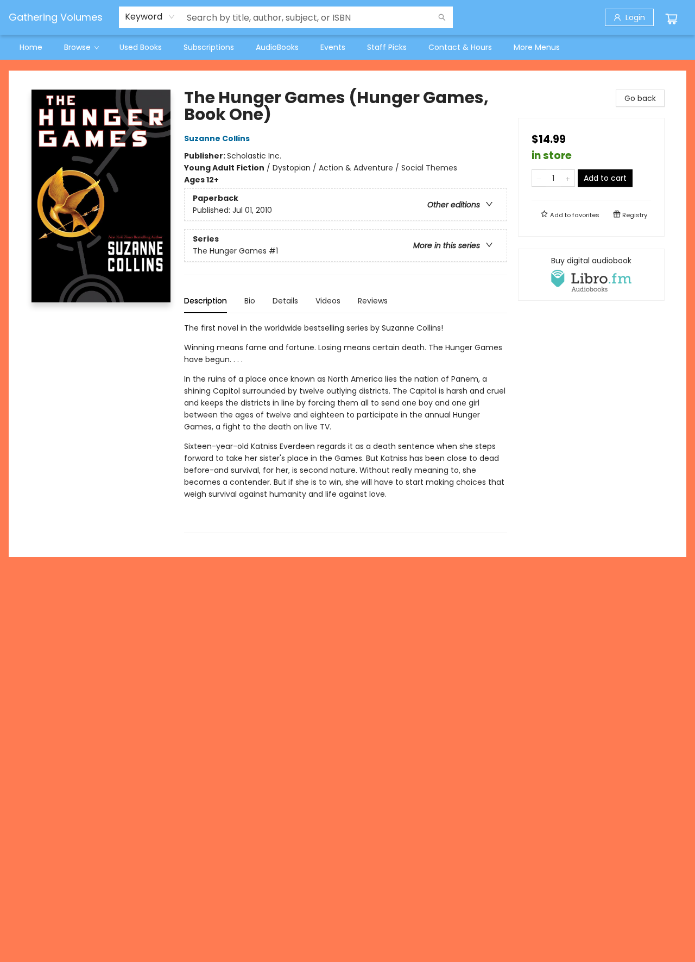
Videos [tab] (327, 300)
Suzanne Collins (217, 138)
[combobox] (150, 17)
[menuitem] (31, 47)
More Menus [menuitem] (537, 47)
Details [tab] (285, 300)
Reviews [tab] (373, 300)
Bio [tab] (249, 300)
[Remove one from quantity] (539, 178)
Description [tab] (205, 300)
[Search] (442, 17)
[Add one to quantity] (567, 178)
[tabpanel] (345, 427)
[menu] (347, 47)
